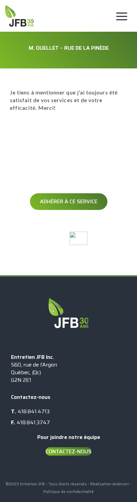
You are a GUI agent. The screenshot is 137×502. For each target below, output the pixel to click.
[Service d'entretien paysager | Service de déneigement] (46, 16)
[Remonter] (118, 490)
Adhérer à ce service (68, 250)
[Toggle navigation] (120, 16)
